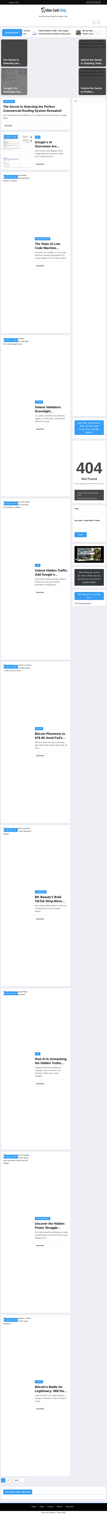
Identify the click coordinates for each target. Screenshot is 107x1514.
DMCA (59, 1507)
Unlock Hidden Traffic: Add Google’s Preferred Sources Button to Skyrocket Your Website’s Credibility (51, 573)
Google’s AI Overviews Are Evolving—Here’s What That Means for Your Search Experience (75, 32)
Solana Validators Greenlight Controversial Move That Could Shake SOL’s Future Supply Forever (50, 409)
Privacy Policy (61, 1512)
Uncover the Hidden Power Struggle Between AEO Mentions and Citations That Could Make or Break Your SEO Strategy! (50, 1226)
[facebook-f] (87, 2)
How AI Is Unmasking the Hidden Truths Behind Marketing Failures (51, 1061)
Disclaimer (70, 1507)
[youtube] (99, 2)
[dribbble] (93, 2)
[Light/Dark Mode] (98, 23)
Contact (50, 1507)
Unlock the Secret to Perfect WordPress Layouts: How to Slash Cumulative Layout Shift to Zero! (91, 90)
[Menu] (7, 22)
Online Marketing (42, 238)
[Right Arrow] (100, 33)
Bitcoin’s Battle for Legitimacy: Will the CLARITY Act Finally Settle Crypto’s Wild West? (50, 1389)
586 (16, 1480)
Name (77, 509)
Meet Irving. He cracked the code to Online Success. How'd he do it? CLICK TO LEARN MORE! (89, 577)
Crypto (39, 402)
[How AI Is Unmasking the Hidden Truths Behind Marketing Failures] (17, 1069)
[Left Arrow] (95, 33)
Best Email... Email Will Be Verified (87, 520)
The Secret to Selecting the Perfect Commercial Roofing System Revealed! (30, 32)
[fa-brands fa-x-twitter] (90, 2)
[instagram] (96, 2)
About (41, 1507)
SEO (37, 137)
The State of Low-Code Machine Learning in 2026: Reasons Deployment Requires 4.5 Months (51, 246)
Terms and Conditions (48, 1512)
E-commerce (40, 892)
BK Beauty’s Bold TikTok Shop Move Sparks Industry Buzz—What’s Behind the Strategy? (51, 899)
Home (34, 1507)
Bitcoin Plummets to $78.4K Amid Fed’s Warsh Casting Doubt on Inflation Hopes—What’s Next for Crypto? (51, 736)
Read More (8, 126)
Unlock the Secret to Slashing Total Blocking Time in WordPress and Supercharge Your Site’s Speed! (91, 61)
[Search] (94, 22)
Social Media (9, 101)
